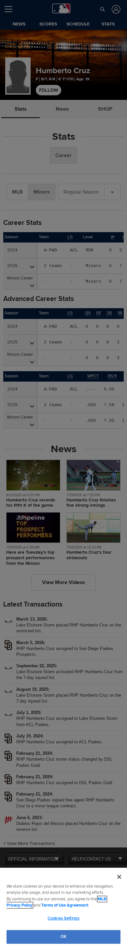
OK (63, 936)
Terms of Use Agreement (64, 905)
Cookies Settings (63, 918)
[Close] (119, 877)
